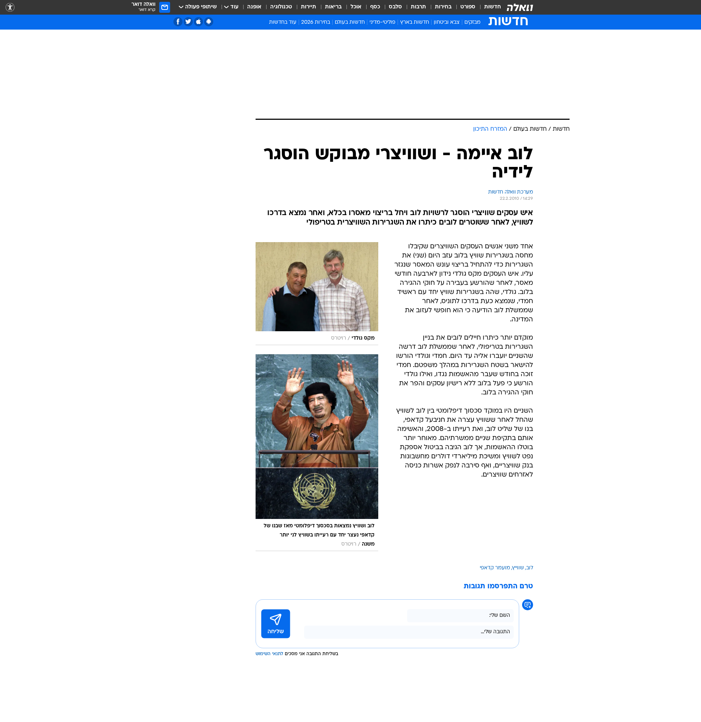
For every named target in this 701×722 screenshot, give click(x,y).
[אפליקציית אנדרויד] (208, 21)
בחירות (443, 7)
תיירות (308, 7)
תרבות (418, 7)
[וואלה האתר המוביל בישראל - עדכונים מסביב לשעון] (520, 7)
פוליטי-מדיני (382, 22)
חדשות (492, 7)
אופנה (254, 7)
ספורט (467, 7)
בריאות (333, 7)
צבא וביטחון (447, 22)
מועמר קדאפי (495, 568)
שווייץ (518, 568)
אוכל (355, 7)
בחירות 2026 (315, 22)
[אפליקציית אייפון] (198, 21)
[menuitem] (488, 7)
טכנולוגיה (281, 7)
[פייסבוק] (178, 21)
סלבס (395, 7)
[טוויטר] (188, 21)
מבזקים (472, 22)
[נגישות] (10, 7)
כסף (375, 7)
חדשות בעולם (350, 22)
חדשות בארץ (414, 22)
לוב (529, 568)
